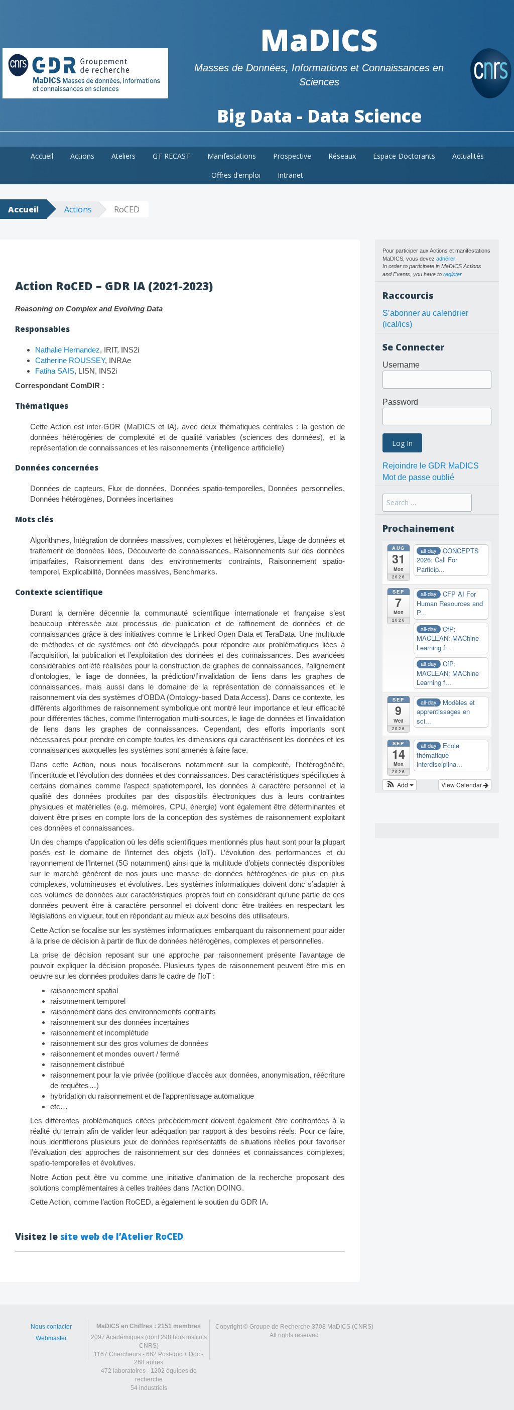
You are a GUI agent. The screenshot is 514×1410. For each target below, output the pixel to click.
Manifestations (231, 156)
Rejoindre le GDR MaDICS (430, 465)
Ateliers (123, 156)
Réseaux (342, 156)
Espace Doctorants (404, 156)
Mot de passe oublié (418, 477)
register (452, 274)
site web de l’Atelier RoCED (121, 1236)
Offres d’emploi (236, 175)
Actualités (468, 156)
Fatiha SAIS (54, 371)
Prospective (292, 156)
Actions (82, 156)
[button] (400, 785)
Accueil (42, 156)
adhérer (445, 259)
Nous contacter (51, 1326)
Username (401, 365)
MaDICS (319, 39)
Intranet (290, 175)
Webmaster (51, 1338)
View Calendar (462, 784)
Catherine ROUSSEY (70, 360)
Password (400, 402)
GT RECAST (171, 156)
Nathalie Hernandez (67, 349)
